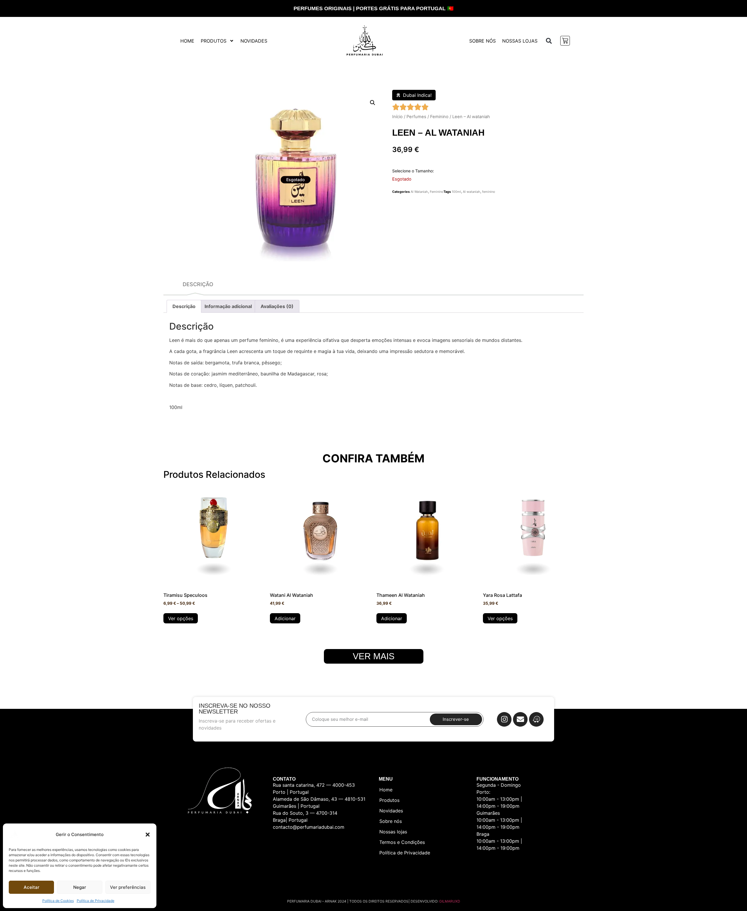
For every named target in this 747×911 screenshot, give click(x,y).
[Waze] (536, 719)
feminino (488, 192)
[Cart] (565, 41)
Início (397, 116)
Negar (79, 887)
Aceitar (31, 887)
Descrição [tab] (184, 306)
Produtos (213, 41)
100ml (456, 192)
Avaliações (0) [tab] (277, 306)
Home (187, 41)
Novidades (253, 41)
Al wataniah (471, 192)
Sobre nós (482, 41)
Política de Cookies (58, 900)
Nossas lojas (519, 41)
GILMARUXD (449, 901)
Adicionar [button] (285, 618)
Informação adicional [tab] (228, 306)
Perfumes (416, 116)
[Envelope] (520, 719)
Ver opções (180, 618)
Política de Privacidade (95, 900)
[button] (148, 834)
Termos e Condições (402, 842)
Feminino (439, 116)
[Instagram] (504, 719)
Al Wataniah (419, 192)
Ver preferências (128, 887)
